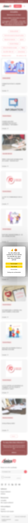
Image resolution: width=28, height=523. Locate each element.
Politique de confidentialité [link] (14, 272)
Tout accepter (14, 263)
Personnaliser (14, 269)
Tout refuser (14, 266)
